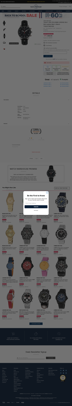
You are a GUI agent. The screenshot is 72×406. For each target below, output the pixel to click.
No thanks (36, 210)
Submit (36, 207)
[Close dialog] (47, 193)
